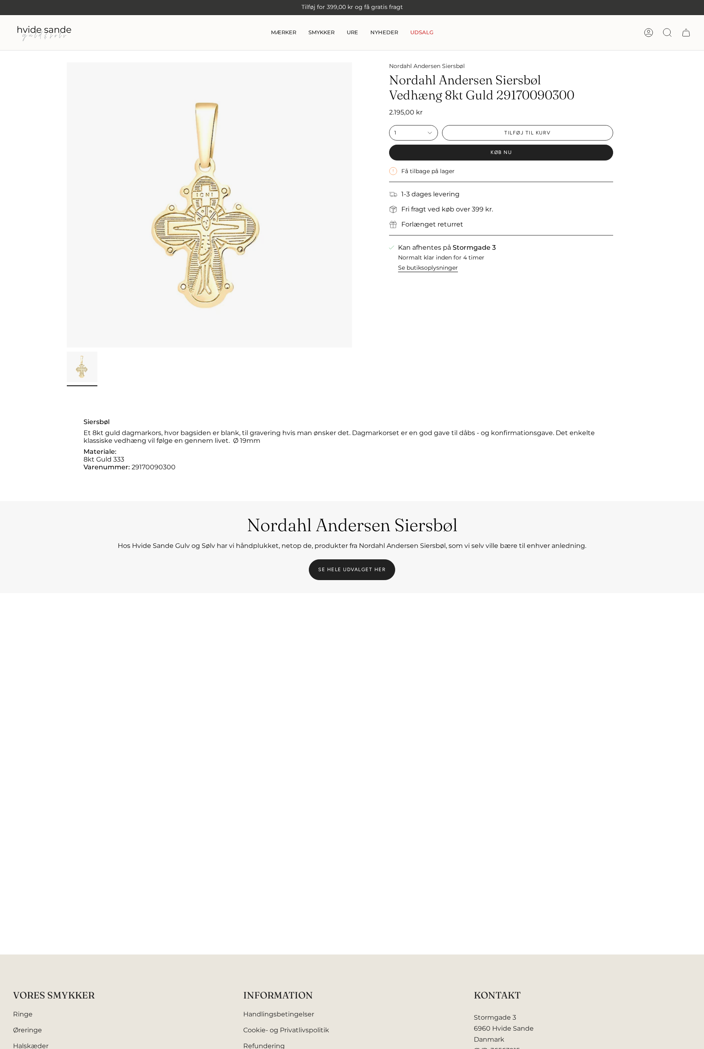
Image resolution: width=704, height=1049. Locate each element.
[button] (283, 32)
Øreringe (27, 1030)
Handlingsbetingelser (278, 1014)
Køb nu (501, 152)
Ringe (23, 1014)
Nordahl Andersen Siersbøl (427, 66)
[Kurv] (686, 33)
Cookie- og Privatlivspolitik (286, 1030)
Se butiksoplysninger (428, 267)
